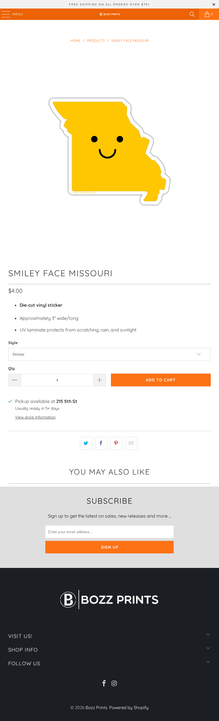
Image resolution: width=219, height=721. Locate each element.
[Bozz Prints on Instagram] (114, 684)
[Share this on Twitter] (86, 443)
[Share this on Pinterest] (116, 443)
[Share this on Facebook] (101, 443)
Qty (11, 368)
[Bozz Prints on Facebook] (104, 684)
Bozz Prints (96, 707)
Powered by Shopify (129, 707)
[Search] (192, 14)
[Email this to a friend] (131, 443)
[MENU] (3, 14)
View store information (35, 417)
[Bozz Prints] (109, 14)
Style (13, 342)
